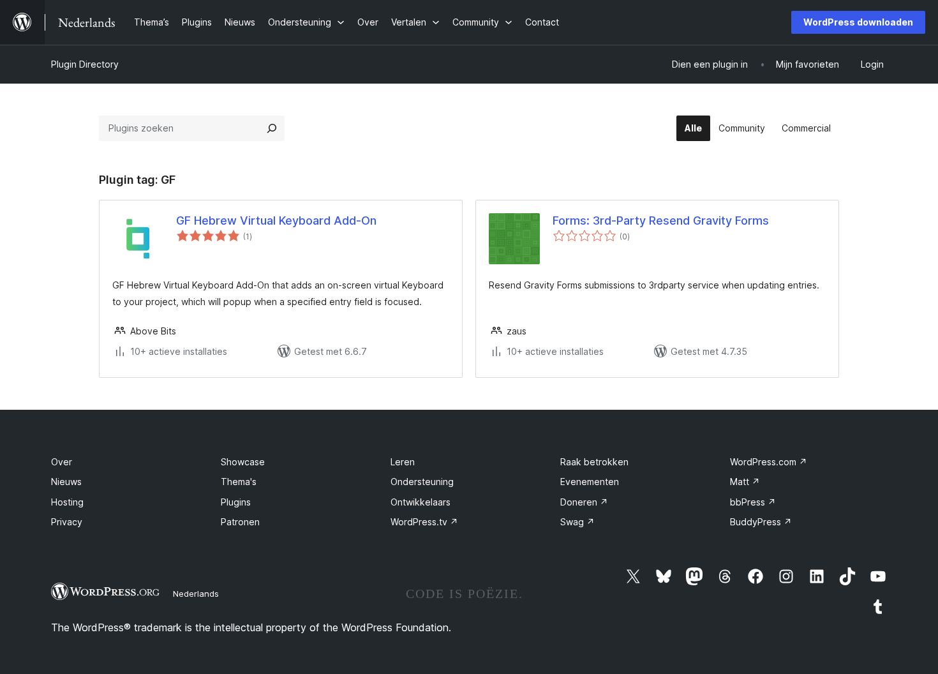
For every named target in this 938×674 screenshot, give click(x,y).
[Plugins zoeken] (272, 128)
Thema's (239, 481)
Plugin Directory (85, 64)
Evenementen (589, 481)
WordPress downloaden (858, 22)
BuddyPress (761, 521)
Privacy (66, 521)
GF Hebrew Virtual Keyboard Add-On (276, 220)
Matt (745, 481)
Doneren (584, 502)
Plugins (236, 502)
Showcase (243, 461)
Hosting (67, 502)
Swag (577, 521)
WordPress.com (768, 461)
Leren (403, 461)
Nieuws (66, 481)
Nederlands (196, 593)
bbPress (753, 502)
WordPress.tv (424, 521)
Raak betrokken (594, 461)
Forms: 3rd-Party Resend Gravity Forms (661, 220)
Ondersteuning (422, 481)
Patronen (240, 521)
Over (61, 461)
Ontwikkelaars (420, 502)
